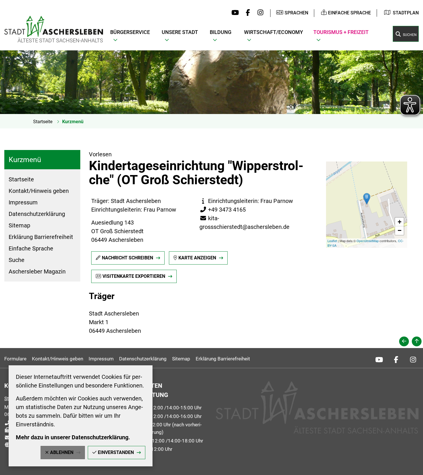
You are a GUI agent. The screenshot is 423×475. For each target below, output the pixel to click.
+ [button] (399, 221)
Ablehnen (61, 452)
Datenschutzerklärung (37, 213)
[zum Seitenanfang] (417, 341)
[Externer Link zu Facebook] (246, 13)
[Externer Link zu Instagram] (258, 13)
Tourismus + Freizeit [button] (341, 32)
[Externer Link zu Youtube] (233, 13)
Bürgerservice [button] (130, 32)
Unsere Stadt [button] (180, 32)
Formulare (15, 359)
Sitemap (19, 225)
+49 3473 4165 (222, 209)
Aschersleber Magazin (37, 271)
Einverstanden (116, 452)
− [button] (399, 230)
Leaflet (332, 240)
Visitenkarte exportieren (133, 276)
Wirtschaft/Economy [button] (273, 32)
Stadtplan (406, 13)
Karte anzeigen (197, 258)
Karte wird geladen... (365, 205)
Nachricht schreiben (127, 258)
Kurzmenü (72, 121)
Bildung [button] (220, 32)
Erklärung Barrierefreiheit (41, 236)
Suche (16, 259)
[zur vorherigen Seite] (404, 341)
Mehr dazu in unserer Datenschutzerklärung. (73, 437)
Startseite (42, 121)
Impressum (23, 202)
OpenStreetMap (368, 240)
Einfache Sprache (31, 248)
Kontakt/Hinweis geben (39, 190)
